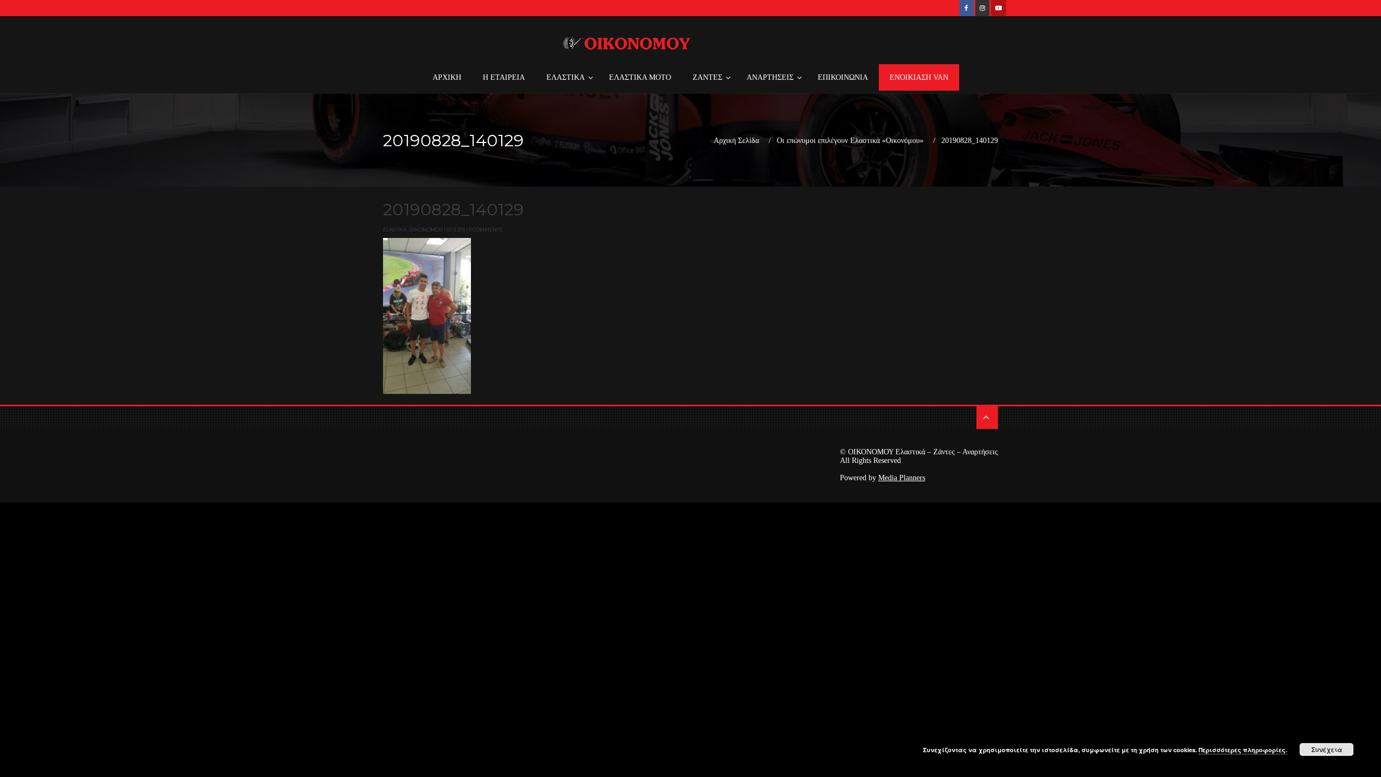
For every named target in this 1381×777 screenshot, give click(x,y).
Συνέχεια (1326, 749)
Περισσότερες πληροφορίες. (1243, 750)
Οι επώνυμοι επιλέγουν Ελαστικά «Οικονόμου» (850, 141)
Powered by (882, 478)
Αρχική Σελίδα (736, 141)
